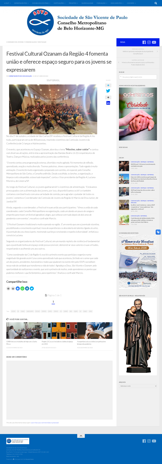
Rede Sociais (123, 147)
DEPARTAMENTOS (20, 3)
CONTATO (130, 3)
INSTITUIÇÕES (59, 3)
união (90, 311)
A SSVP (6, 3)
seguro (85, 311)
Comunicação (30, 42)
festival (37, 311)
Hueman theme (29, 459)
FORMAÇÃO (101, 3)
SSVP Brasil (150, 162)
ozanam (65, 311)
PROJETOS (72, 3)
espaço (22, 311)
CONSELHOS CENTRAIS (40, 3)
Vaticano (133, 202)
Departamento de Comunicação (20, 76)
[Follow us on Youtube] (154, 42)
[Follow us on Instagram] (149, 42)
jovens (50, 311)
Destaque (42, 42)
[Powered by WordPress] (13, 459)
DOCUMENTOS (116, 3)
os (61, 311)
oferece (56, 311)
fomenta (44, 311)
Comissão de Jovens (14, 42)
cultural (13, 311)
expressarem (30, 311)
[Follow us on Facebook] (144, 42)
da (18, 311)
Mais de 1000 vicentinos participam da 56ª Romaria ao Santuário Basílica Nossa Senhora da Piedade (144, 179)
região (75, 311)
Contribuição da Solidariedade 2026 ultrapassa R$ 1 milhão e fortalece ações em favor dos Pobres (143, 220)
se (80, 311)
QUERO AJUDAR (87, 3)
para (71, 311)
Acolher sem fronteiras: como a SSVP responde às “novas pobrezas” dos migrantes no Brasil (143, 207)
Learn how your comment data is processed (45, 423)
